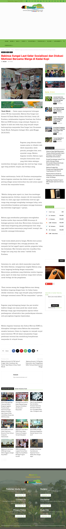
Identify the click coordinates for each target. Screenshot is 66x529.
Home (6, 41)
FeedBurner (59, 307)
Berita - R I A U (50, 92)
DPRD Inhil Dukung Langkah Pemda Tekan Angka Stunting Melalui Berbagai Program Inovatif (21, 452)
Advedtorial (18, 400)
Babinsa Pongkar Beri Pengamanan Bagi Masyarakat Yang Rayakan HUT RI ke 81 (54, 169)
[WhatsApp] (25, 351)
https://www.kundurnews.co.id (20, 377)
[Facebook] (29, 1)
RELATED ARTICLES (7, 389)
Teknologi (41, 41)
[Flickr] (32, 1)
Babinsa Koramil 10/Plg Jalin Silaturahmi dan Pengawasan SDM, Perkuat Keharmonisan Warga (34, 364)
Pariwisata (8, 45)
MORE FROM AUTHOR (21, 389)
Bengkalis (4, 400)
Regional (8, 49)
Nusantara (31, 41)
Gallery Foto (18, 427)
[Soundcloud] (49, 1)
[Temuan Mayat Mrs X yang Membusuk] (48, 139)
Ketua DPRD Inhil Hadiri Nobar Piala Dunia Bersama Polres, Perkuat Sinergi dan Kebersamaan (7, 433)
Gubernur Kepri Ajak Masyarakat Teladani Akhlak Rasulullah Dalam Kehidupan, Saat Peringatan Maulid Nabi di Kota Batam (55, 154)
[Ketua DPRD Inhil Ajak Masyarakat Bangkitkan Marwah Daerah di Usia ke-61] (36, 423)
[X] (58, 1)
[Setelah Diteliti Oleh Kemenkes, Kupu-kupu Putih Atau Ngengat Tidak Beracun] (48, 98)
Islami (49, 41)
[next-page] (5, 460)
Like (63, 211)
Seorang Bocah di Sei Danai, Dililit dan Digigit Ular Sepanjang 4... (58, 109)
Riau (17, 41)
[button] (64, 41)
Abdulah (5, 61)
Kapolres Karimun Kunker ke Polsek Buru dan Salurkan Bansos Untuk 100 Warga (55, 175)
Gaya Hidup (57, 41)
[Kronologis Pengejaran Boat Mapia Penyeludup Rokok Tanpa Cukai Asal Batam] (48, 129)
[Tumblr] (55, 1)
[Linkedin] (41, 1)
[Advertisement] (33, 26)
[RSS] (46, 1)
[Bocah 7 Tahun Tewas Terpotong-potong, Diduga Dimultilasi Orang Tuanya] (48, 118)
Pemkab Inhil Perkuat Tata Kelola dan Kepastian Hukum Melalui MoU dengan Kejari (35, 452)
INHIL (11, 52)
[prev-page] (2, 460)
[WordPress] (60, 1)
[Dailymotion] (26, 1)
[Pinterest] (43, 1)
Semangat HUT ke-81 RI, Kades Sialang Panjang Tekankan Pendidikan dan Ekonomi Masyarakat (22, 406)
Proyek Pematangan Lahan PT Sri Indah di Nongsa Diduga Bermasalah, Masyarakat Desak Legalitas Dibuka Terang (55, 162)
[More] (37, 351)
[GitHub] (35, 1)
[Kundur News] (33, 8)
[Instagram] (38, 1)
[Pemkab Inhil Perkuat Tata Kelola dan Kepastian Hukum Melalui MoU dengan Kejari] (36, 443)
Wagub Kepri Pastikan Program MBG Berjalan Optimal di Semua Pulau (55, 181)
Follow (61, 215)
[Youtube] (63, 1)
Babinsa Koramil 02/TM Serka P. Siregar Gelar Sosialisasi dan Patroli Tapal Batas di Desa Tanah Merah (11, 364)
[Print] (33, 351)
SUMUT (24, 41)
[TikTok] (52, 1)
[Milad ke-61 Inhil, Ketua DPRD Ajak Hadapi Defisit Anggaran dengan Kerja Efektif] (7, 443)
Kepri (11, 41)
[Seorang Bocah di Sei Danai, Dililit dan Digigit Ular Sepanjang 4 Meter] (48, 109)
